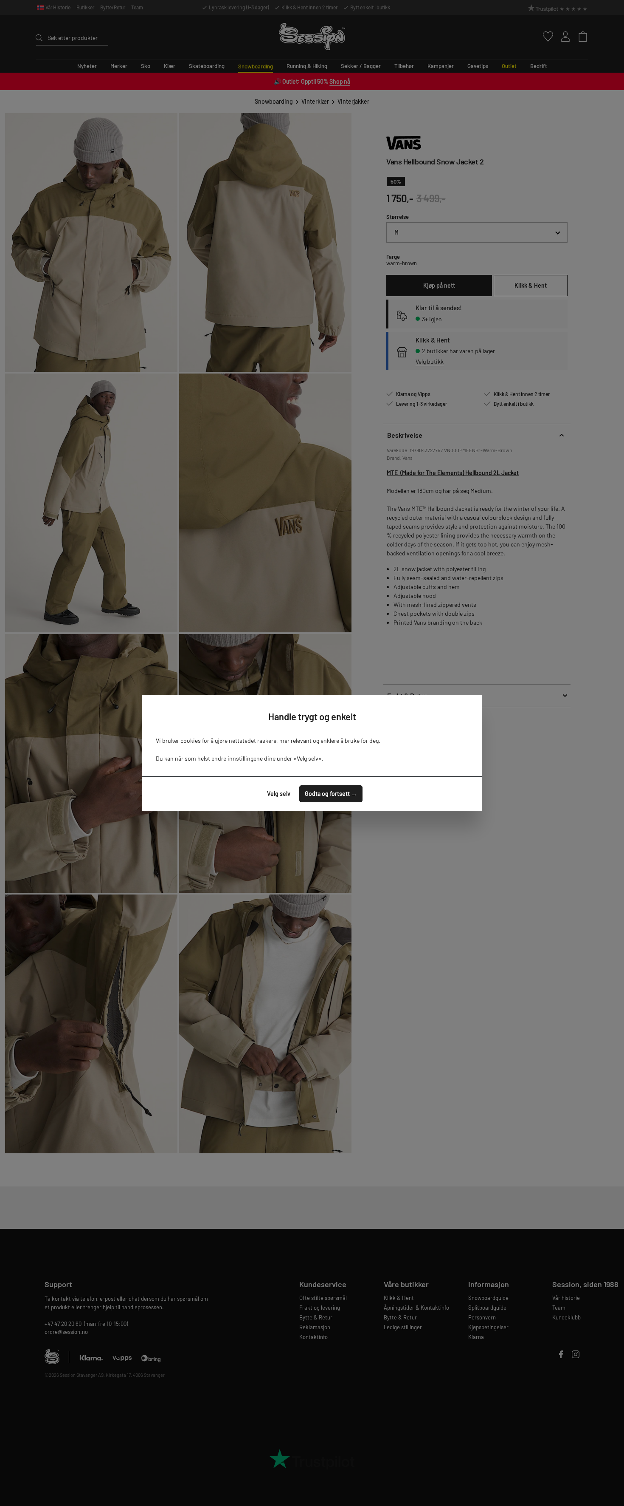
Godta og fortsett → (331, 793)
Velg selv (278, 793)
